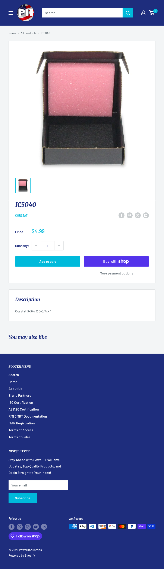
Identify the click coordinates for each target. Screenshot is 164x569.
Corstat (21, 215)
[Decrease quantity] (36, 245)
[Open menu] (11, 13)
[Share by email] (146, 215)
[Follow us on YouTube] (36, 527)
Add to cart (47, 261)
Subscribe (22, 498)
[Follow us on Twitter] (20, 527)
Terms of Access (21, 430)
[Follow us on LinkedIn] (44, 527)
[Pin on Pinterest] (130, 215)
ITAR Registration (22, 423)
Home (12, 33)
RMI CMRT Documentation (28, 416)
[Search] (128, 12)
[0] (152, 12)
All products (29, 33)
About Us (15, 388)
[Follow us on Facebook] (12, 527)
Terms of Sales (20, 437)
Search (14, 375)
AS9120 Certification (24, 409)
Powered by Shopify (22, 555)
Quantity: (22, 246)
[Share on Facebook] (121, 215)
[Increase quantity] (58, 245)
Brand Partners (20, 395)
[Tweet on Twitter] (138, 215)
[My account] (143, 12)
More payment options (116, 273)
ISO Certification (21, 402)
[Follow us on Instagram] (28, 527)
